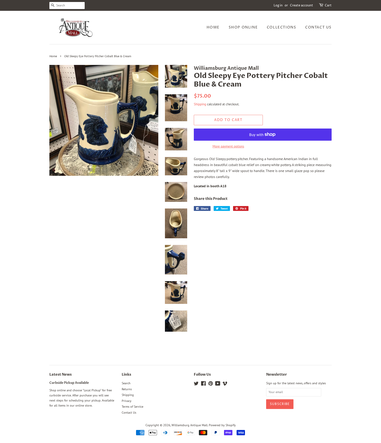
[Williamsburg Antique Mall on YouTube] (217, 384)
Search (126, 383)
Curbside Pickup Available (69, 383)
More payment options (228, 146)
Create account (301, 5)
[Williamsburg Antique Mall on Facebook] (203, 384)
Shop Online (243, 27)
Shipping (200, 104)
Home (213, 27)
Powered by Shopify (222, 425)
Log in (278, 5)
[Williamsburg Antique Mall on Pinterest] (210, 384)
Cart (328, 5)
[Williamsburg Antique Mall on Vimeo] (224, 384)
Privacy (126, 401)
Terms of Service (132, 407)
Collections (281, 27)
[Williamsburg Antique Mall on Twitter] (196, 384)
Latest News (60, 374)
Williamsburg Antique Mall (189, 425)
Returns (127, 389)
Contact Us (318, 27)
